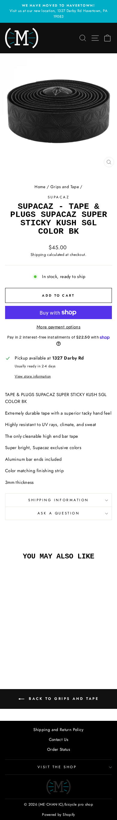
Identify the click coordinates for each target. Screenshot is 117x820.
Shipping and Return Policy (58, 730)
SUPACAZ (59, 197)
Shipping (38, 254)
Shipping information (58, 499)
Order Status (58, 749)
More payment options (58, 327)
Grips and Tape (64, 187)
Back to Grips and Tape (63, 698)
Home (39, 187)
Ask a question (59, 513)
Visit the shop (57, 766)
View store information (33, 376)
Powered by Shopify (58, 814)
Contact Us (58, 739)
